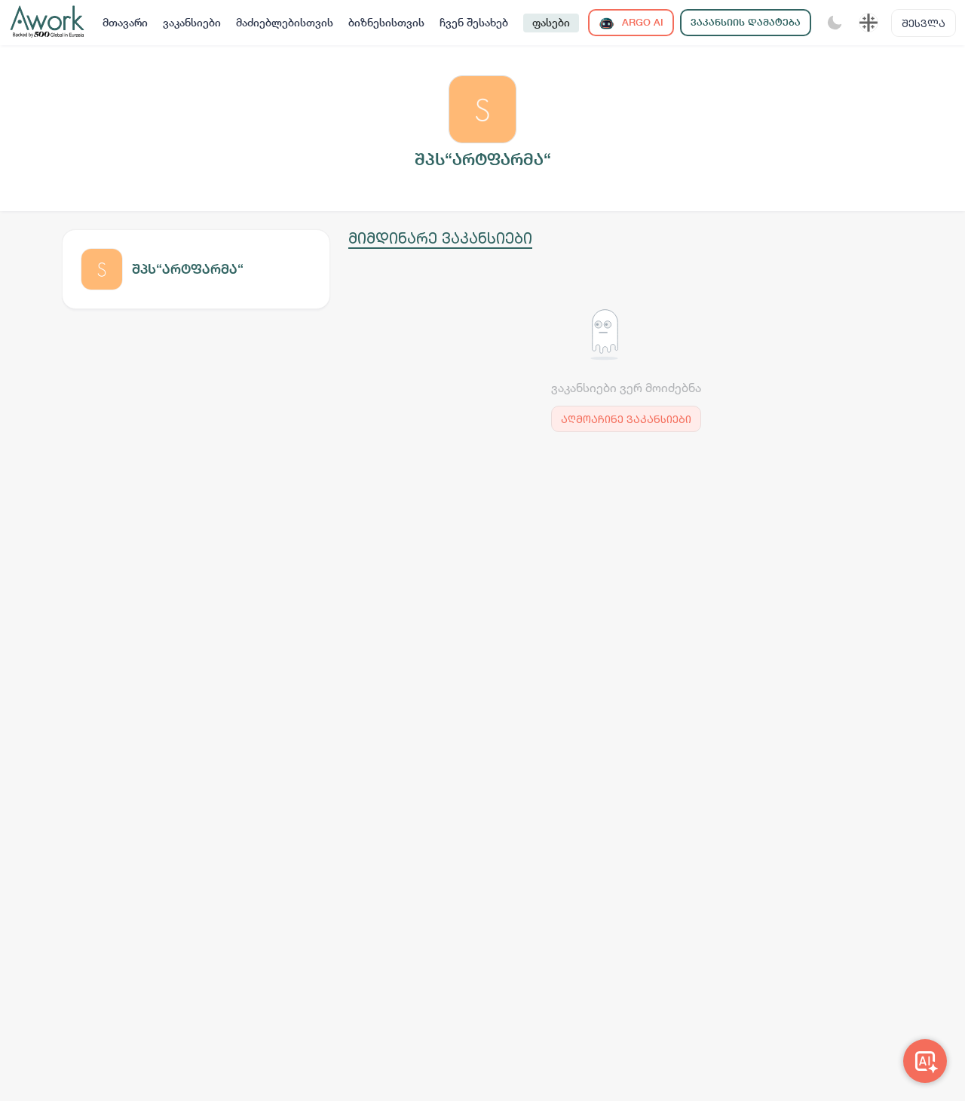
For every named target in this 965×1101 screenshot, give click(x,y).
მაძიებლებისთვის (284, 23)
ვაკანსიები (192, 23)
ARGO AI (641, 22)
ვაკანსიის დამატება (746, 22)
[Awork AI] (925, 1061)
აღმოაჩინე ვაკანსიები (626, 418)
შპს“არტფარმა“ (188, 269)
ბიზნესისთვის (386, 23)
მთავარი (125, 23)
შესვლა (923, 23)
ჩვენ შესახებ (474, 23)
